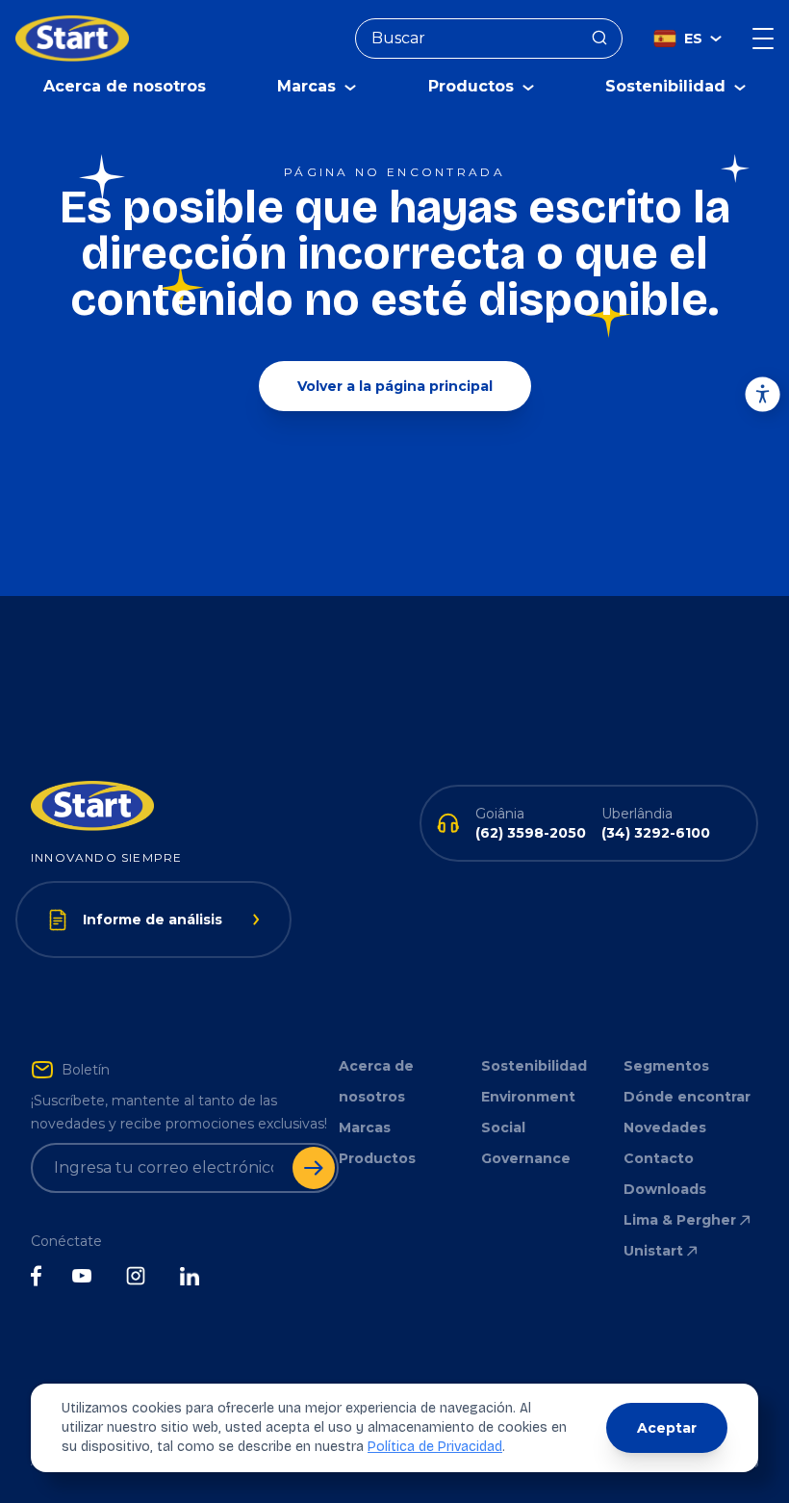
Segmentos (666, 1066)
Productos (377, 1158)
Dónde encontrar (687, 1096)
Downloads (665, 1189)
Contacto (659, 1158)
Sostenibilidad (534, 1066)
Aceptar (667, 1428)
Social (503, 1127)
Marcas (365, 1127)
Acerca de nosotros (124, 86)
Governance (526, 1158)
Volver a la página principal (395, 386)
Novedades (665, 1127)
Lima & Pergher (680, 1220)
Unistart (653, 1250)
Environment (528, 1096)
